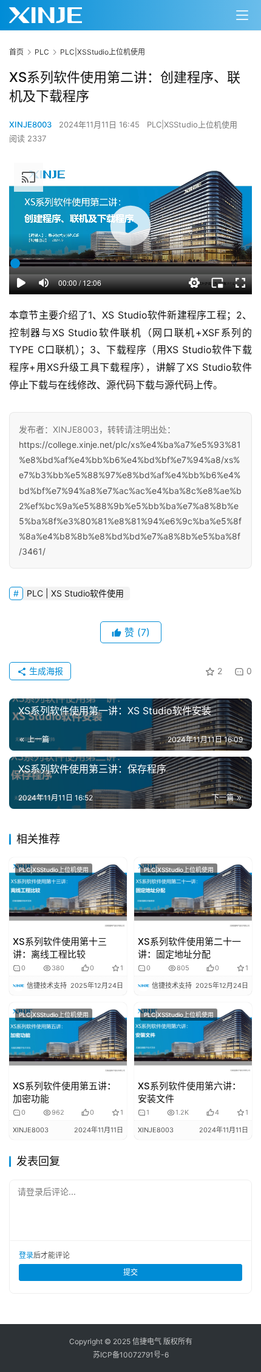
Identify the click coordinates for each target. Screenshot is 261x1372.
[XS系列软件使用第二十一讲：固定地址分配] (193, 894)
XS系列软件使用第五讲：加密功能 (64, 1092)
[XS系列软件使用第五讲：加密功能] (68, 1039)
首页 (16, 51)
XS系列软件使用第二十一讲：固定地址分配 (189, 948)
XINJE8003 (30, 124)
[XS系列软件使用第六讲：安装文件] (193, 1039)
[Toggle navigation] (242, 15)
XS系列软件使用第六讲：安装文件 (189, 1092)
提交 (130, 1272)
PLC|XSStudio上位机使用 (192, 124)
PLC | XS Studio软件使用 (75, 593)
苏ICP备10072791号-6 (131, 1354)
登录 (26, 1255)
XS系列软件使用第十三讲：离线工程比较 (60, 948)
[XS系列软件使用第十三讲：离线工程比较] (68, 894)
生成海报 (45, 671)
